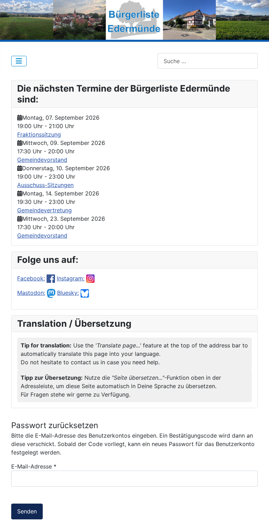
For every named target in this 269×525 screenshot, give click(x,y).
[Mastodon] (51, 292)
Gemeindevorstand (42, 159)
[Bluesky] (85, 292)
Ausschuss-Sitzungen (45, 184)
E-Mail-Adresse (33, 466)
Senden (27, 511)
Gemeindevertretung (44, 210)
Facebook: (31, 278)
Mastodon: (31, 292)
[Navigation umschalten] (19, 61)
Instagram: (70, 278)
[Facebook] (51, 278)
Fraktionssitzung (39, 134)
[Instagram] (90, 278)
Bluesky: (68, 292)
